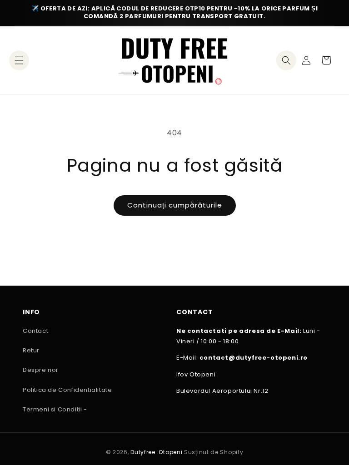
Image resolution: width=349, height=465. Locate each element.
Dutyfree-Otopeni (156, 452)
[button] (19, 60)
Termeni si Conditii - (55, 409)
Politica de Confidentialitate (67, 390)
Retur (31, 350)
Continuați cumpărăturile (174, 205)
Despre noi (40, 370)
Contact (35, 330)
